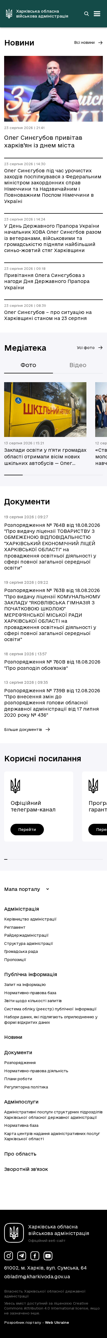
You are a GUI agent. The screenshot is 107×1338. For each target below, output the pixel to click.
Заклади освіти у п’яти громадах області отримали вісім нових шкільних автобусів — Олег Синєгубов (45, 457)
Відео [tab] (77, 365)
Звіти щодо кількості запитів (33, 1001)
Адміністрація (21, 908)
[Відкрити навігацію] (97, 14)
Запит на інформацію (25, 984)
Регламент (15, 927)
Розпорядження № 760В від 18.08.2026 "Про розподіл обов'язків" (52, 664)
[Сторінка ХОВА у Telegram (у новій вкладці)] (21, 1255)
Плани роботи (18, 1079)
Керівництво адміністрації (30, 919)
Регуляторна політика (26, 1087)
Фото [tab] (28, 365)
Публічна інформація (30, 974)
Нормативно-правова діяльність (36, 1071)
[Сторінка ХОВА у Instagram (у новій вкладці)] (8, 1255)
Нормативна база (21, 1125)
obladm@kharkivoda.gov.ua (37, 1276)
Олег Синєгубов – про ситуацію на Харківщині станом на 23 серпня (48, 315)
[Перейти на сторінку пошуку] (86, 14)
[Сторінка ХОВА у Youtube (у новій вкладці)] (48, 1255)
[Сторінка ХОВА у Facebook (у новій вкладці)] (34, 1255)
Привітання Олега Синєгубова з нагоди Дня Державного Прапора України (46, 281)
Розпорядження (20, 1062)
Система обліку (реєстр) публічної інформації (50, 1009)
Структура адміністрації (28, 943)
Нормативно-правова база (30, 993)
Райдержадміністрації (26, 935)
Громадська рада (21, 951)
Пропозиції (15, 959)
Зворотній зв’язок (26, 1169)
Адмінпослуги (21, 1101)
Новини (13, 1037)
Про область (20, 1153)
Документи (18, 1052)
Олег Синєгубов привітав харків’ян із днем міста (43, 141)
